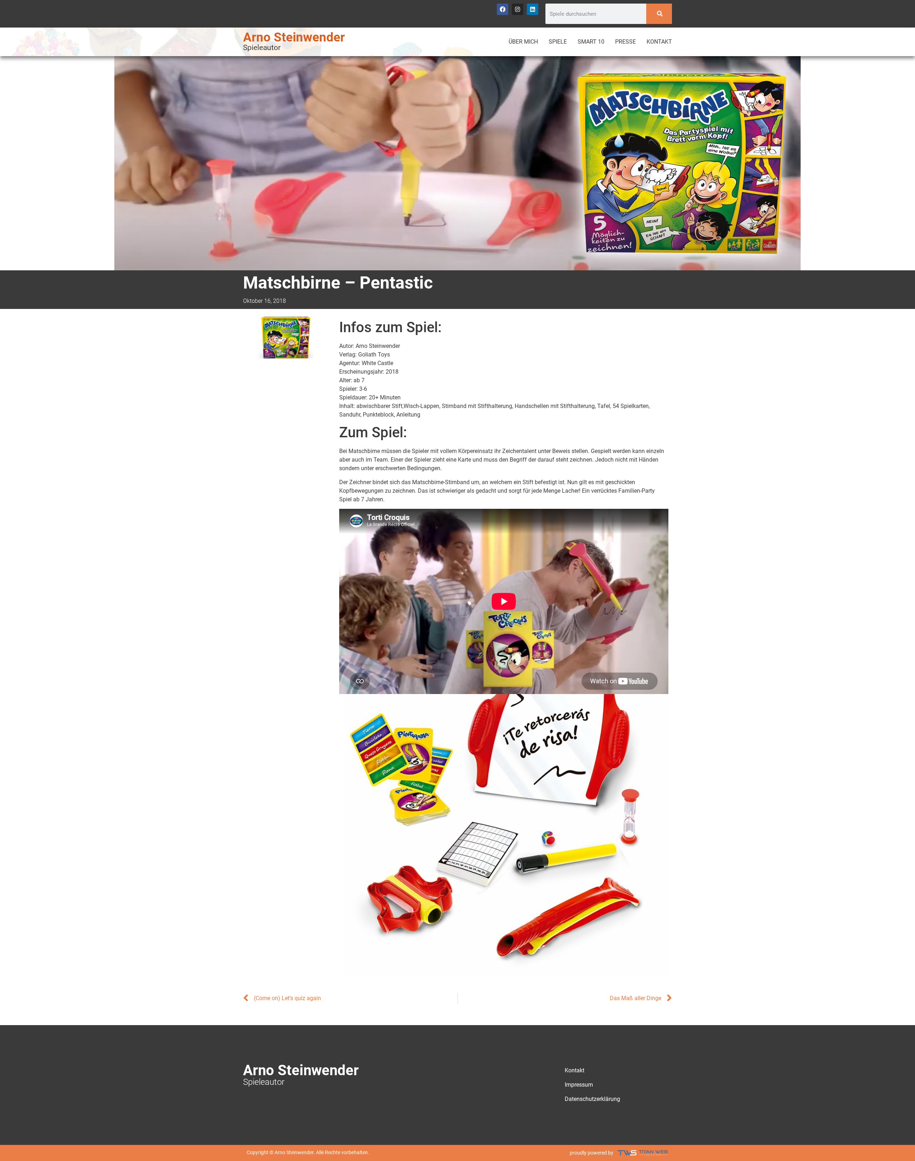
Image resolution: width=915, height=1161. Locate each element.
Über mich (523, 41)
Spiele (558, 41)
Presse (625, 41)
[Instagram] (517, 9)
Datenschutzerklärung (592, 1099)
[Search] (659, 14)
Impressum (579, 1084)
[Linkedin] (532, 9)
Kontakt (659, 41)
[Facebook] (502, 9)
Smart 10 (591, 41)
